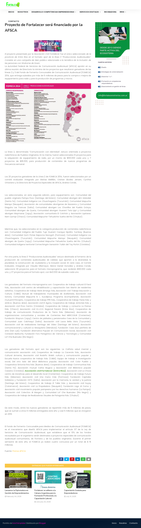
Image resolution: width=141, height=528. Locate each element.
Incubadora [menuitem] (110, 12)
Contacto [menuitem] (13, 21)
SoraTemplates (18, 523)
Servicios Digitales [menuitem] (89, 12)
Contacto (133, 523)
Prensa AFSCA (19, 451)
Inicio (114, 523)
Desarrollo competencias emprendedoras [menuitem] (53, 12)
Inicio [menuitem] (11, 12)
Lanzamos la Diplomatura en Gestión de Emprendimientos (17, 491)
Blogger (42, 523)
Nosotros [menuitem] (23, 12)
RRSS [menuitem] (122, 12)
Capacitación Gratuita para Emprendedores (75, 491)
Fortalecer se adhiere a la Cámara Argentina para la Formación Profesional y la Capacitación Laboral (45, 494)
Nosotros (123, 523)
